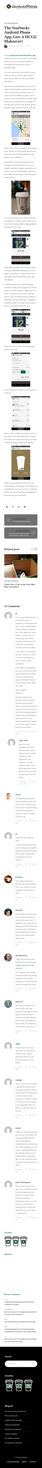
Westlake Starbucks (20, 270)
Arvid (17, 794)
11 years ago (18, 1217)
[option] (21, 572)
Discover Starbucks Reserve (15, 1411)
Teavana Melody (11, 1434)
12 (29, 46)
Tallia (17, 1044)
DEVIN (6, 1299)
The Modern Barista (12, 1438)
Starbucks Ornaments (13, 1429)
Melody (11, 46)
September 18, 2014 (18, 46)
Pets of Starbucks (11, 1416)
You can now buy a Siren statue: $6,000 (19, 1322)
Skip (5, 1336)
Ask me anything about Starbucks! (22, 521)
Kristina (19, 877)
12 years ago (18, 731)
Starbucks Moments (12, 1425)
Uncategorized (11, 23)
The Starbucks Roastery (13, 1443)
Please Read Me (13, 1462)
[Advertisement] (21, 1272)
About (24, 1462)
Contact (32, 1462)
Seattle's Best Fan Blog (13, 1420)
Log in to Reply (23, 783)
